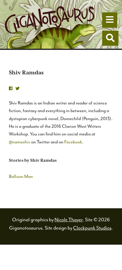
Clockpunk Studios (92, 228)
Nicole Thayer (68, 220)
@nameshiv (19, 142)
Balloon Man (21, 176)
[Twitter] (17, 88)
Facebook (73, 142)
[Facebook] (10, 88)
